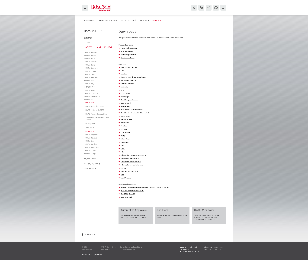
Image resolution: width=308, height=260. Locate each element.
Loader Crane (125, 116)
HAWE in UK (88, 100)
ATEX (122, 71)
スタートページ (89, 20)
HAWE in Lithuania (91, 93)
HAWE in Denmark (90, 68)
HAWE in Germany (91, 77)
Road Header (125, 142)
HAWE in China (89, 65)
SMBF (123, 149)
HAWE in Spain (89, 141)
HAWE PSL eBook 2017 (128, 194)
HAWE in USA (144, 20)
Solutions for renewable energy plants (133, 155)
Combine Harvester (127, 84)
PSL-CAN (124, 129)
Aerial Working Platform (129, 67)
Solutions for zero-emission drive (132, 165)
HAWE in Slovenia (90, 138)
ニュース (88, 42)
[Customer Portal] (201, 9)
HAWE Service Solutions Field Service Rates (135, 113)
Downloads (156, 20)
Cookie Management (127, 249)
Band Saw (124, 74)
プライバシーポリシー (109, 247)
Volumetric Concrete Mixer (129, 171)
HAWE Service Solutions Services (132, 110)
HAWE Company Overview (129, 100)
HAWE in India (89, 81)
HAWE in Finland (90, 71)
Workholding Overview (128, 55)
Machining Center (126, 119)
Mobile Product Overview (129, 48)
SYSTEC (123, 168)
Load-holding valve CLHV (129, 80)
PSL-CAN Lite (125, 132)
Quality (123, 136)
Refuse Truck (125, 139)
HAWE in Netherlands (92, 96)
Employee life (90, 124)
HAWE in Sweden (90, 144)
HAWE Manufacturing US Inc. (96, 114)
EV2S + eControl (126, 93)
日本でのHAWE (89, 87)
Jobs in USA (89, 127)
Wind (122, 175)
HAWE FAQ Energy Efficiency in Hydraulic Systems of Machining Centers (145, 187)
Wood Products (126, 178)
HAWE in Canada (90, 62)
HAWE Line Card (126, 197)
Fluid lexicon (105, 249)
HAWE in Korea (89, 90)
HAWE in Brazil (89, 59)
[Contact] (194, 9)
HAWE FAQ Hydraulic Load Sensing (132, 191)
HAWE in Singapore (91, 135)
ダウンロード (90, 168)
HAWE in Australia (90, 52)
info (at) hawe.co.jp (213, 249)
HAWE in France (90, 74)
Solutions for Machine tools (130, 158)
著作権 (84, 247)
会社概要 (88, 37)
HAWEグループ (104, 20)
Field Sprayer (125, 97)
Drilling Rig (124, 87)
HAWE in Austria (90, 55)
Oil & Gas (124, 126)
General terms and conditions (131, 247)
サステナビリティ (92, 163)
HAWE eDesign (126, 106)
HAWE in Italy (89, 84)
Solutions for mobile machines (131, 162)
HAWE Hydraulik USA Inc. (94, 106)
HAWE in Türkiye (90, 154)
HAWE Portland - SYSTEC (94, 110)
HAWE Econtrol (126, 103)
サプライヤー (90, 159)
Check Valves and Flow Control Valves (133, 77)
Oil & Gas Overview (127, 51)
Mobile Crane (125, 123)
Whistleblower (87, 249)
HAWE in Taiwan (90, 150)
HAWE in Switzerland (91, 147)
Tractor (123, 145)
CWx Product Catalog (128, 58)
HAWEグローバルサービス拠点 (124, 20)
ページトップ (90, 235)
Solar (122, 152)
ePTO (122, 90)
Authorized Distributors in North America (97, 119)
